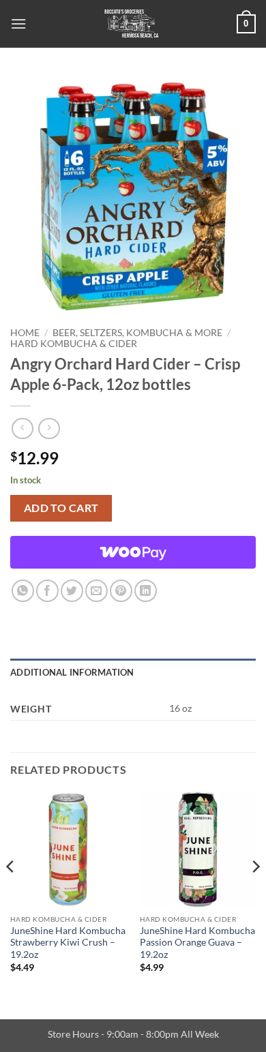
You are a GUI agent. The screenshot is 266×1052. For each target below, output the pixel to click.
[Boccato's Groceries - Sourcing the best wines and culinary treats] (131, 24)
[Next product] (22, 428)
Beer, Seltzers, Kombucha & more (137, 332)
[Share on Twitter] (72, 591)
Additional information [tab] (72, 672)
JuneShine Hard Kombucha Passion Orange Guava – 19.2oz (197, 942)
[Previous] (11, 894)
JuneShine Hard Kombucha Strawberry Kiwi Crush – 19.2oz (67, 942)
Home (25, 332)
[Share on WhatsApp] (23, 591)
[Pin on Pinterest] (121, 591)
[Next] (255, 894)
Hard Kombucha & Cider (73, 343)
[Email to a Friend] (96, 591)
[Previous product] (48, 428)
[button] (18, 23)
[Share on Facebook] (47, 591)
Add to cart (61, 508)
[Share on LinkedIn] (145, 591)
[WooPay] (133, 552)
